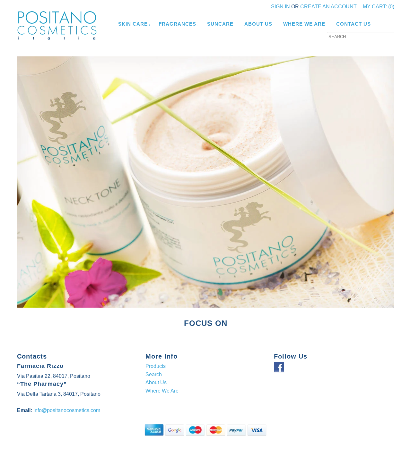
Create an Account (328, 6)
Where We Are (304, 24)
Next (393, 192)
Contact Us (353, 24)
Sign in (280, 6)
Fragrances (177, 24)
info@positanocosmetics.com (66, 410)
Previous (18, 192)
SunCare (220, 24)
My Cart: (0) (378, 6)
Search (153, 374)
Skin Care (133, 24)
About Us (258, 24)
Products (155, 366)
